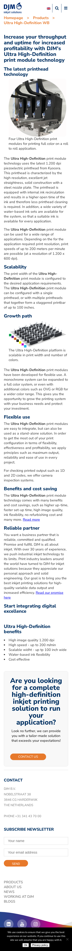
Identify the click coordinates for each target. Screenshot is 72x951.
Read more (31, 519)
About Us (13, 887)
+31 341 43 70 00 (28, 816)
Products (41, 17)
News (9, 891)
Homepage (13, 17)
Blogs (9, 901)
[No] (67, 939)
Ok (25, 945)
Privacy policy (40, 945)
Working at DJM (19, 896)
